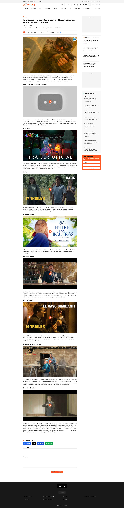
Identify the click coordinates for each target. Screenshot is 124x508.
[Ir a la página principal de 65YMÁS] (29, 4)
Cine (26, 16)
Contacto (65, 496)
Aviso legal (26, 499)
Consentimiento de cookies (89, 496)
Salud (40, 8)
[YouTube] (77, 4)
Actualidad (63, 8)
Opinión (26, 8)
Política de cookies (47, 499)
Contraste (98, 4)
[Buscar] (62, 4)
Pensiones (33, 8)
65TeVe (98, 1)
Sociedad (55, 8)
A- (89, 4)
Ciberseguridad (86, 8)
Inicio (24, 25)
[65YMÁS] (24, 32)
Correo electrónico (54, 451)
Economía (47, 8)
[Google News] (85, 4)
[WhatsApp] (83, 4)
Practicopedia (97, 8)
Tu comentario (25, 456)
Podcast (92, 1)
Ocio (70, 8)
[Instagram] (74, 4)
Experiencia (77, 8)
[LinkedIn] (71, 4)
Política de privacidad (48, 496)
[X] (68, 4)
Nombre (24, 451)
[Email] (80, 4)
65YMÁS (28, 32)
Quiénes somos (85, 1)
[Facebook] (66, 4)
